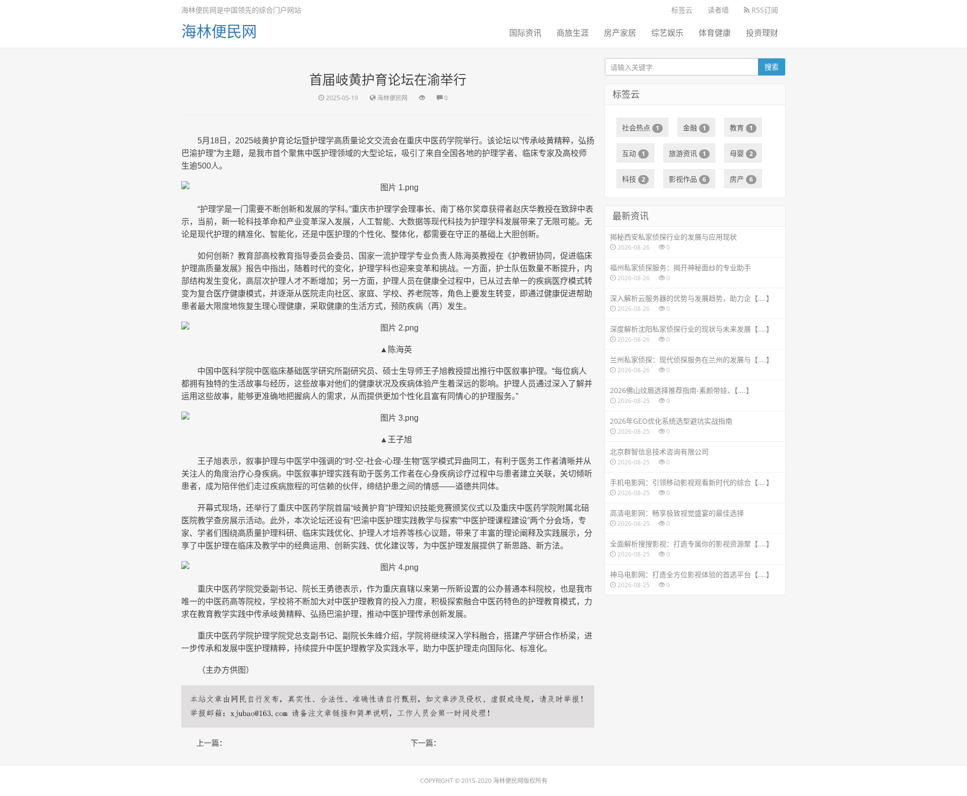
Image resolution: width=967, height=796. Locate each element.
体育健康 (715, 32)
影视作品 (687, 179)
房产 (741, 179)
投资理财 (762, 32)
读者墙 (718, 10)
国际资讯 (525, 32)
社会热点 (640, 127)
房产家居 (620, 32)
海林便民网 (219, 31)
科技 (633, 179)
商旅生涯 (573, 32)
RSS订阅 (763, 10)
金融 (694, 127)
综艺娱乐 (667, 32)
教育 (741, 127)
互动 (633, 153)
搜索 (772, 66)
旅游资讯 (687, 153)
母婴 (741, 153)
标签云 (682, 10)
